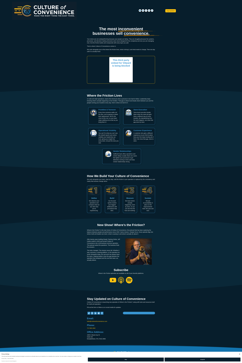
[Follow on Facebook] (146, 10)
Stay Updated (171, 11)
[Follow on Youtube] (140, 10)
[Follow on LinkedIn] (143, 10)
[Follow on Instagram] (149, 10)
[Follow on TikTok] (152, 10)
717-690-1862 (91, 328)
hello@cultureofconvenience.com (97, 321)
